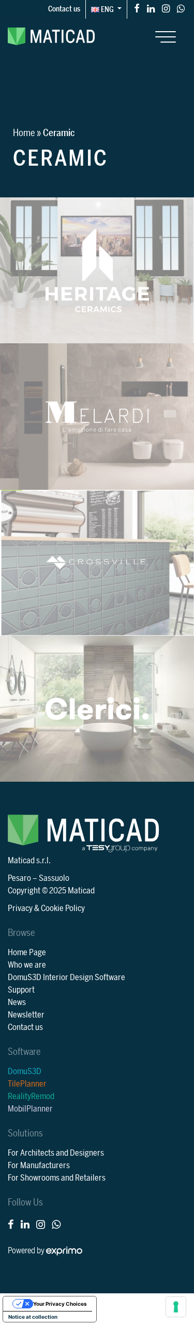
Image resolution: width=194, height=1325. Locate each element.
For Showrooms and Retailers (57, 1178)
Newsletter (26, 1015)
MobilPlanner (30, 1109)
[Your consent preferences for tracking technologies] (176, 1307)
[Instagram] (165, 8)
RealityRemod (31, 1096)
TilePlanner (27, 1084)
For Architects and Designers (56, 1153)
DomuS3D (24, 1071)
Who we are (27, 965)
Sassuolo (54, 878)
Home (24, 133)
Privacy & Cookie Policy (46, 908)
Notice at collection (32, 1317)
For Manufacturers (39, 1165)
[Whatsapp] (180, 8)
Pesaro (19, 878)
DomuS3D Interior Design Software (66, 977)
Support (21, 990)
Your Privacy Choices (60, 1304)
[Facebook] (136, 8)
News (17, 1002)
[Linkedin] (150, 8)
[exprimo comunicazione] (64, 1250)
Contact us (64, 9)
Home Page (27, 952)
